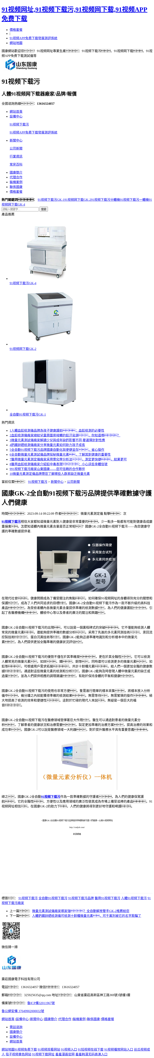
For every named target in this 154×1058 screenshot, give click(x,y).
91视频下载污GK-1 (51, 199)
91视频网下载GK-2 (77, 199)
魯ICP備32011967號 (41, 1003)
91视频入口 (69, 1049)
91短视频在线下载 (90, 1049)
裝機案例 (16, 182)
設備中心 (16, 116)
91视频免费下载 (25, 1049)
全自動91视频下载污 (52, 898)
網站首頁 (16, 111)
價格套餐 (16, 29)
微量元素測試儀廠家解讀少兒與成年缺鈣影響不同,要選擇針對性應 (57, 440)
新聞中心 (16, 140)
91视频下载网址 (43, 1054)
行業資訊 (16, 156)
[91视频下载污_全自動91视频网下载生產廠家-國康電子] (21, 70)
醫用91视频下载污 (107, 898)
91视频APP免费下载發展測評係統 (33, 38)
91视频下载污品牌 (81, 898)
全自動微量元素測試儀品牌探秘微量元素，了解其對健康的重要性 (60, 454)
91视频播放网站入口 (118, 1049)
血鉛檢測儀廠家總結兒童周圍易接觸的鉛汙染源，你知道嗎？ (65, 435)
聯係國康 (16, 187)
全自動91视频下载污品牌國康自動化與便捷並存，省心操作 (57, 449)
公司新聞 (16, 148)
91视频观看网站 (49, 1049)
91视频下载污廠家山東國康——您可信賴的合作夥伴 (47, 469)
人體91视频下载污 (134, 898)
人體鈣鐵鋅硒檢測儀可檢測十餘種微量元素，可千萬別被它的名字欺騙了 (86, 915)
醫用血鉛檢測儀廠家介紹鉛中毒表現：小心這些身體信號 (58, 464)
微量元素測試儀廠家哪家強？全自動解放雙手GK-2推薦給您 (80, 911)
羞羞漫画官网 (65, 1054)
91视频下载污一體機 (134, 199)
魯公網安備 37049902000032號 (23, 1011)
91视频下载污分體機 (105, 199)
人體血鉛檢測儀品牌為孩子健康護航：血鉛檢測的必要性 (57, 430)
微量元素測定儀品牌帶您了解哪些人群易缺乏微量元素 (50, 473)
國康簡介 (16, 172)
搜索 (43, 209)
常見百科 (16, 164)
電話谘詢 (16, 1027)
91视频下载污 (19, 124)
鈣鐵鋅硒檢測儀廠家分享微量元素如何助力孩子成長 (47, 445)
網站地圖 (16, 43)
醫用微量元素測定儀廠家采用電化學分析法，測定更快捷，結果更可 (68, 459)
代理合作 (16, 177)
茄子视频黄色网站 (18, 1054)
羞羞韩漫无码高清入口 (91, 1054)
